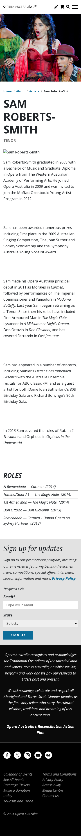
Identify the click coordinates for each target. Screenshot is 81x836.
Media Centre (52, 790)
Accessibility (51, 784)
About (20, 91)
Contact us (50, 795)
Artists (34, 91)
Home (7, 91)
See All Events (13, 779)
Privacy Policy (64, 578)
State (8, 615)
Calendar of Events (17, 774)
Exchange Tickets (16, 784)
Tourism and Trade (18, 801)
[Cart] (62, 6)
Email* (9, 596)
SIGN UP (18, 635)
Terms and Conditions (59, 774)
